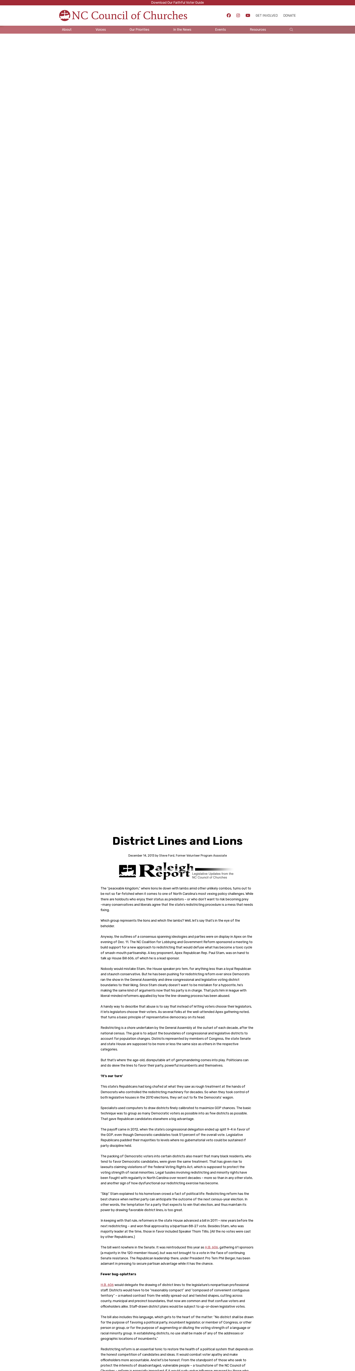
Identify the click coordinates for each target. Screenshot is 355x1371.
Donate (289, 15)
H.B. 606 (211, 1247)
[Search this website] (291, 30)
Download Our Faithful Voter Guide (177, 3)
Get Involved (267, 15)
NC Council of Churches (129, 15)
